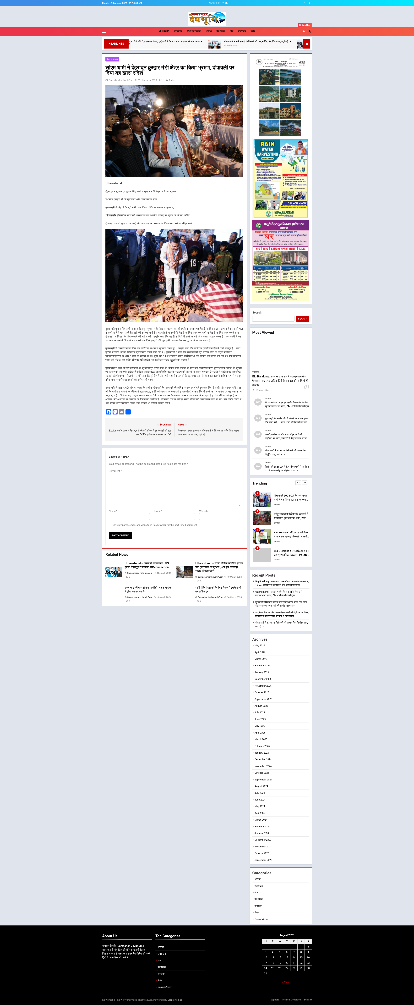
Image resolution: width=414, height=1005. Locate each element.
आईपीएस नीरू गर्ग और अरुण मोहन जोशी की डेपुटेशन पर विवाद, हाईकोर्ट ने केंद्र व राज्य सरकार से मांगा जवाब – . (286, 438)
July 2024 (260, 792)
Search (256, 312)
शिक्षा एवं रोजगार (194, 31)
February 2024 (262, 826)
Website (203, 511)
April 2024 (260, 813)
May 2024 (260, 806)
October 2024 (262, 772)
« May (285, 982)
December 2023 (263, 839)
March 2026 (261, 658)
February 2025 (262, 746)
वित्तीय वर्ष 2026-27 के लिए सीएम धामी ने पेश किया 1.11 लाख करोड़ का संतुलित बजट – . (277, 41)
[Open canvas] (104, 31)
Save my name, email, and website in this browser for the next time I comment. (155, 525)
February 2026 (262, 665)
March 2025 (261, 739)
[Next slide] (309, 3)
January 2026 (262, 672)
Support (275, 999)
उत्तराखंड (178, 31)
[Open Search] (304, 31)
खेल (231, 31)
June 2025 (260, 719)
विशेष (253, 31)
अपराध (209, 31)
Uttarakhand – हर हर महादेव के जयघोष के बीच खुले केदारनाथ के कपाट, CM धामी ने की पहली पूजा (290, 555)
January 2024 (262, 833)
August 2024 (261, 786)
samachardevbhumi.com (121, 80)
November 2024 (263, 766)
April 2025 (260, 732)
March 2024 (261, 819)
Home (165, 31)
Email (158, 511)
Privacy (308, 999)
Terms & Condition (291, 999)
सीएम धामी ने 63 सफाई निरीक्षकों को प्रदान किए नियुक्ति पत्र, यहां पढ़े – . (181, 41)
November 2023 (263, 846)
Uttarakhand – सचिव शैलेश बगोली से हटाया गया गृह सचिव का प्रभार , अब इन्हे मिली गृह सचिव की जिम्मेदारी (219, 567)
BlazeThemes (175, 999)
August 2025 (261, 705)
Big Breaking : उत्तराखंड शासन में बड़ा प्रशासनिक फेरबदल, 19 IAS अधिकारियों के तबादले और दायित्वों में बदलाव (280, 381)
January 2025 (262, 752)
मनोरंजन (242, 31)
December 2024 (263, 759)
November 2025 (263, 685)
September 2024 (263, 779)
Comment (115, 471)
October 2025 (262, 692)
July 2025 (260, 712)
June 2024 (260, 799)
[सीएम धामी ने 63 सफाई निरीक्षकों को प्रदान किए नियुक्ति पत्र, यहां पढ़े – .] (137, 46)
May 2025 (260, 725)
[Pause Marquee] (306, 44)
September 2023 (263, 860)
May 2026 (260, 645)
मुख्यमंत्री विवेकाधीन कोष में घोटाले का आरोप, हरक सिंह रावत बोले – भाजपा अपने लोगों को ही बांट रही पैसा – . (253, 3)
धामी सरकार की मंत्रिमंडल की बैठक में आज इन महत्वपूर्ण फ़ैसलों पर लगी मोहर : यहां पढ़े (291, 518)
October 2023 (262, 853)
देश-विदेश (221, 31)
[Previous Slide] (305, 3)
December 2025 (263, 679)
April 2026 (260, 652)
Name (113, 511)
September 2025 (263, 699)
